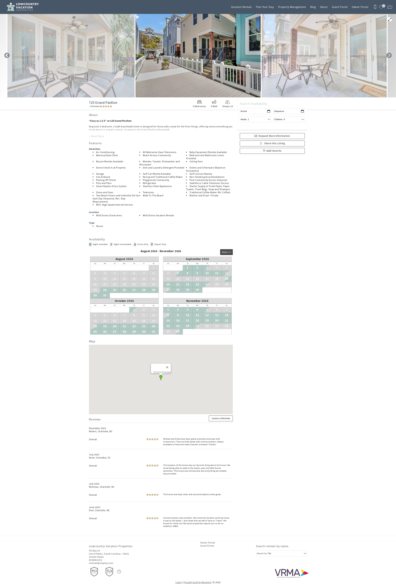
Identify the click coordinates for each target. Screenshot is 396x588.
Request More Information (274, 136)
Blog (313, 7)
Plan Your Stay (265, 7)
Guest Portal (339, 7)
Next (389, 56)
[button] (160, 377)
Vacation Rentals (241, 7)
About (323, 7)
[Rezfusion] (119, 572)
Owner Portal (360, 7)
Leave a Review (221, 418)
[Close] (167, 367)
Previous (7, 56)
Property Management (292, 7)
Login (178, 582)
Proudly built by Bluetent (197, 582)
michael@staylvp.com (101, 563)
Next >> (226, 252)
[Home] (23, 7)
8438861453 (95, 560)
